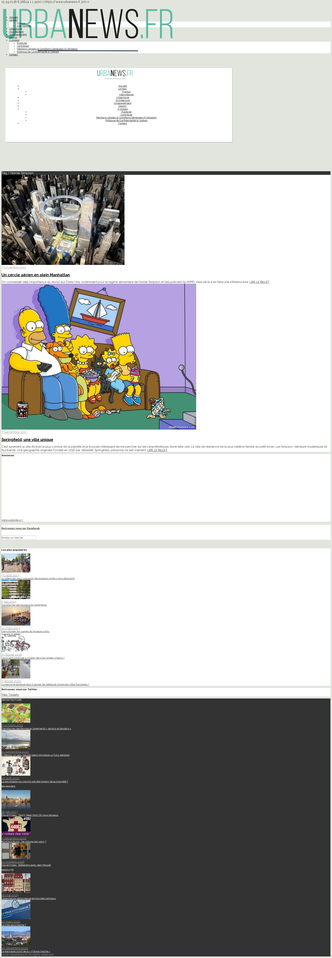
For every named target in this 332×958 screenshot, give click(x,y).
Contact (13, 54)
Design (13, 37)
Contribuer (23, 46)
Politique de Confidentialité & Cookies (38, 51)
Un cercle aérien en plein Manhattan (36, 275)
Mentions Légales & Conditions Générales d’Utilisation (47, 48)
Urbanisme (15, 28)
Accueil (13, 17)
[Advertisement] (166, 158)
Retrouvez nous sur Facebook (21, 528)
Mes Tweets (10, 695)
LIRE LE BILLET (259, 282)
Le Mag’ (13, 20)
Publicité (22, 43)
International (24, 25)
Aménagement (18, 34)
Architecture (16, 31)
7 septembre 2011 (14, 432)
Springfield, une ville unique (27, 439)
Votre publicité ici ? (12, 520)
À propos (14, 40)
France (21, 22)
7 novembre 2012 (14, 267)
